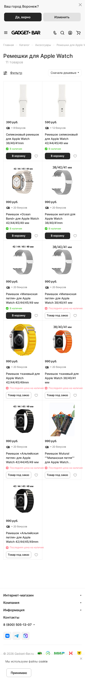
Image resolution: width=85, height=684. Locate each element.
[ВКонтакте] (7, 636)
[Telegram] (16, 636)
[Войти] (70, 33)
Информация (13, 610)
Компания (11, 603)
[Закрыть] (81, 658)
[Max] (25, 636)
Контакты (11, 617)
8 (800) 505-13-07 (17, 625)
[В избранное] (36, 156)
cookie (43, 661)
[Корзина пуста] (78, 33)
